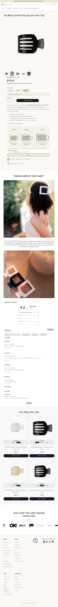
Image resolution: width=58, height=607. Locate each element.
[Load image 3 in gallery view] (17, 73)
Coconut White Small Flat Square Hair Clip (16, 448)
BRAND (17, 539)
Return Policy (7, 579)
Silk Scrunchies (7, 550)
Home (2, 8)
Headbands (6, 553)
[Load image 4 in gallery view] (23, 73)
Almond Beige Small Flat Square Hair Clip (16, 491)
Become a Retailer (8, 566)
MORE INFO (18, 573)
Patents (5, 587)
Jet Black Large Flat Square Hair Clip (42, 448)
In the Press (17, 558)
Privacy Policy (18, 582)
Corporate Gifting (19, 561)
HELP (5, 573)
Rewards (17, 577)
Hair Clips (6, 547)
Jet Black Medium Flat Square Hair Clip (42, 491)
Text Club (17, 553)
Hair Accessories (8, 8)
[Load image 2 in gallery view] (12, 73)
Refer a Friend (18, 555)
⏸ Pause (29, 520)
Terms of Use (18, 585)
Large (10, 90)
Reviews (16, 579)
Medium (18, 90)
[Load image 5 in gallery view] (29, 73)
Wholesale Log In (8, 563)
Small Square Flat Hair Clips (17, 8)
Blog (16, 550)
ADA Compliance (19, 587)
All (4, 558)
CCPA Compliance (8, 594)
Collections (6, 542)
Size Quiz (17, 151)
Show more (29, 403)
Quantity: (9, 98)
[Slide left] (4, 45)
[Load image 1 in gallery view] (6, 73)
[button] (47, 4)
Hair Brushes (6, 555)
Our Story (17, 542)
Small (26, 90)
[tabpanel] (29, 369)
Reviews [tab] (8, 330)
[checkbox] (7, 337)
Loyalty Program (18, 547)
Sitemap (16, 590)
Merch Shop (6, 561)
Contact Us (6, 577)
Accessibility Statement (6, 590)
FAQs (5, 585)
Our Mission (17, 545)
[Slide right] (53, 45)
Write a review (50, 329)
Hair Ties (6, 545)
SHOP (5, 539)
